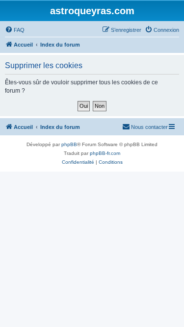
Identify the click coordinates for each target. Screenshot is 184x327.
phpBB (69, 144)
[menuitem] (15, 30)
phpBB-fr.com (105, 153)
